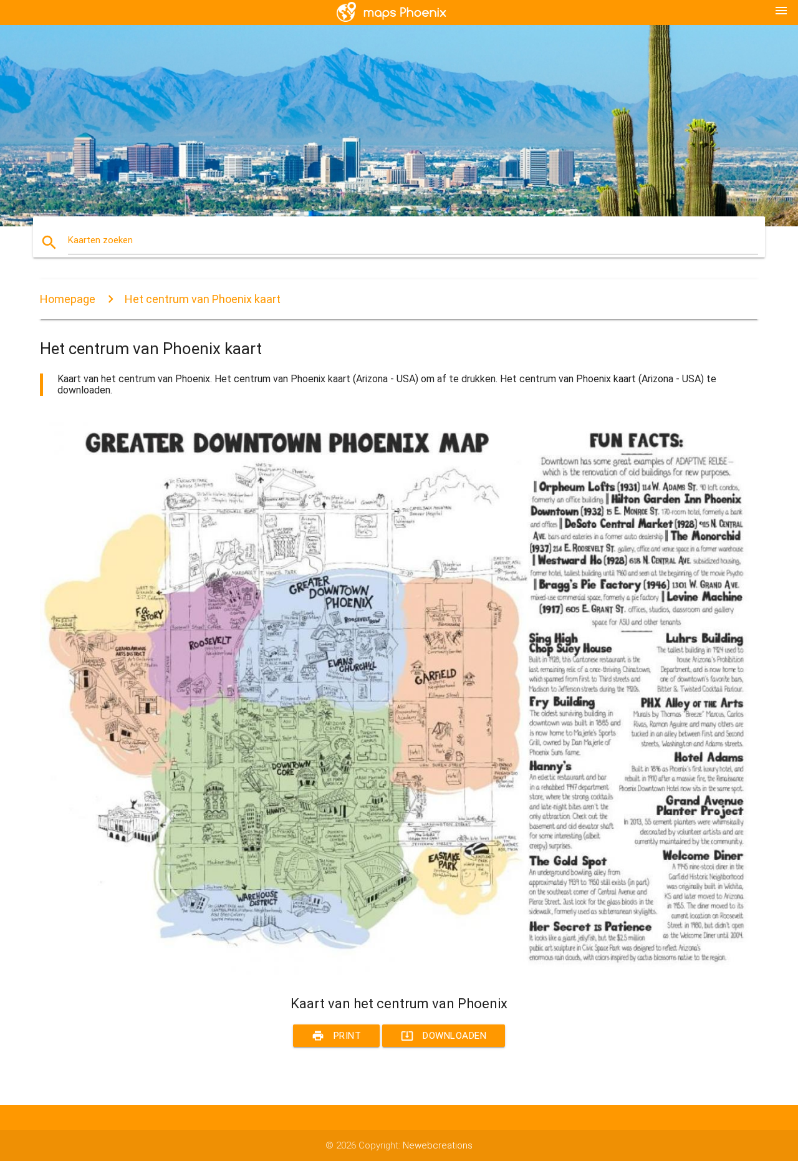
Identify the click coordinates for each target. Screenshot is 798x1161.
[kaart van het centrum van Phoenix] (399, 972)
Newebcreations (438, 1145)
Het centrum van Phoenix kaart (203, 299)
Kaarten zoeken (100, 240)
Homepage (67, 299)
